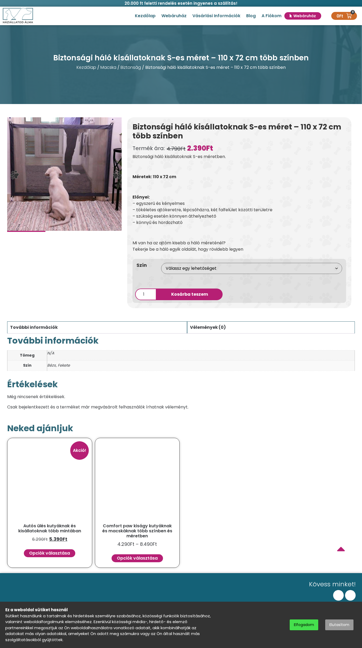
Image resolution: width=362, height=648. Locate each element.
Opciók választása (49, 553)
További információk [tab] (34, 327)
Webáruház (174, 16)
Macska (108, 67)
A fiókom (271, 16)
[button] (14, 174)
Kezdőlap (145, 16)
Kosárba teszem (189, 294)
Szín (141, 265)
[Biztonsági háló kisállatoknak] (64, 174)
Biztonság (131, 67)
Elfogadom (304, 624)
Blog (251, 16)
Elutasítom (339, 624)
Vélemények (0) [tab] (208, 327)
